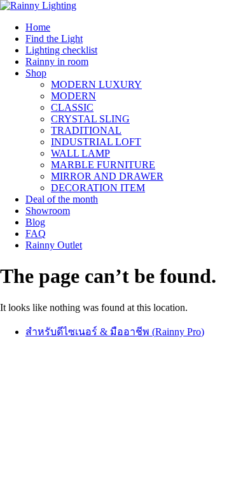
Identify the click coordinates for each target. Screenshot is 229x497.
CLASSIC (72, 107)
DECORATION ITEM (98, 187)
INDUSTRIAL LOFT (96, 141)
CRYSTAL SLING (90, 118)
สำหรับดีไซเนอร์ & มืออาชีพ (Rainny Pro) (114, 331)
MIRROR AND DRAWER (107, 176)
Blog (35, 222)
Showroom (47, 210)
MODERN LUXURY (96, 84)
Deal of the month (61, 199)
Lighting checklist (61, 50)
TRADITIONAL (86, 130)
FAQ (35, 233)
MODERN (73, 95)
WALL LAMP (80, 153)
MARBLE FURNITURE (103, 164)
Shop (35, 73)
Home (37, 27)
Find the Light (54, 38)
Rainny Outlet (53, 245)
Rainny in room (56, 61)
